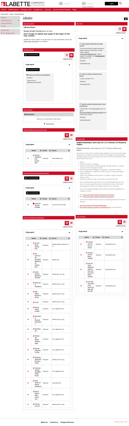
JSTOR (37, 302)
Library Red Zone (19, 14)
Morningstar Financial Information (38, 320)
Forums (3, 26)
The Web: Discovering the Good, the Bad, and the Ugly (91, 286)
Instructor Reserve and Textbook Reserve (36, 173)
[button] (31, 54)
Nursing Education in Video (38, 350)
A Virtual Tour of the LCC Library (90, 244)
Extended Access (28, 50)
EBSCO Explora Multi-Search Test (37, 395)
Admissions (13, 9)
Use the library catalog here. (37, 245)
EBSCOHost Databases (38, 284)
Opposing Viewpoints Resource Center (38, 360)
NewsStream (38, 330)
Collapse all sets (68, 59)
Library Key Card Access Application (39, 75)
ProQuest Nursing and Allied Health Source (38, 371)
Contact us (54, 422)
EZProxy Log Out (37, 405)
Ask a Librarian (27, 110)
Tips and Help (80, 139)
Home (3, 9)
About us (44, 422)
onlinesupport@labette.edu (88, 54)
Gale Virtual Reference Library (38, 294)
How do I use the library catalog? (90, 255)
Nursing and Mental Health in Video (37, 339)
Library (48, 9)
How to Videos (80, 217)
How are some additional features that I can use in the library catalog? (91, 269)
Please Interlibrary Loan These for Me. (35, 130)
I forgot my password (87, 7)
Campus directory (67, 422)
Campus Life (26, 9)
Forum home (50, 124)
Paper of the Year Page (31, 41)
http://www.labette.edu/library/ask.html (92, 112)
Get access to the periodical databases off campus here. (38, 260)
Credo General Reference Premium (38, 274)
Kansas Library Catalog (37, 309)
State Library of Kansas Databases (38, 383)
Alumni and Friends (61, 9)
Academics (38, 9)
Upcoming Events (28, 24)
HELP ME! (79, 24)
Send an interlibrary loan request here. (38, 158)
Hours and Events (6, 23)
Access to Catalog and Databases (33, 218)
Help (74, 9)
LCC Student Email (8, 33)
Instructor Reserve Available (38, 205)
